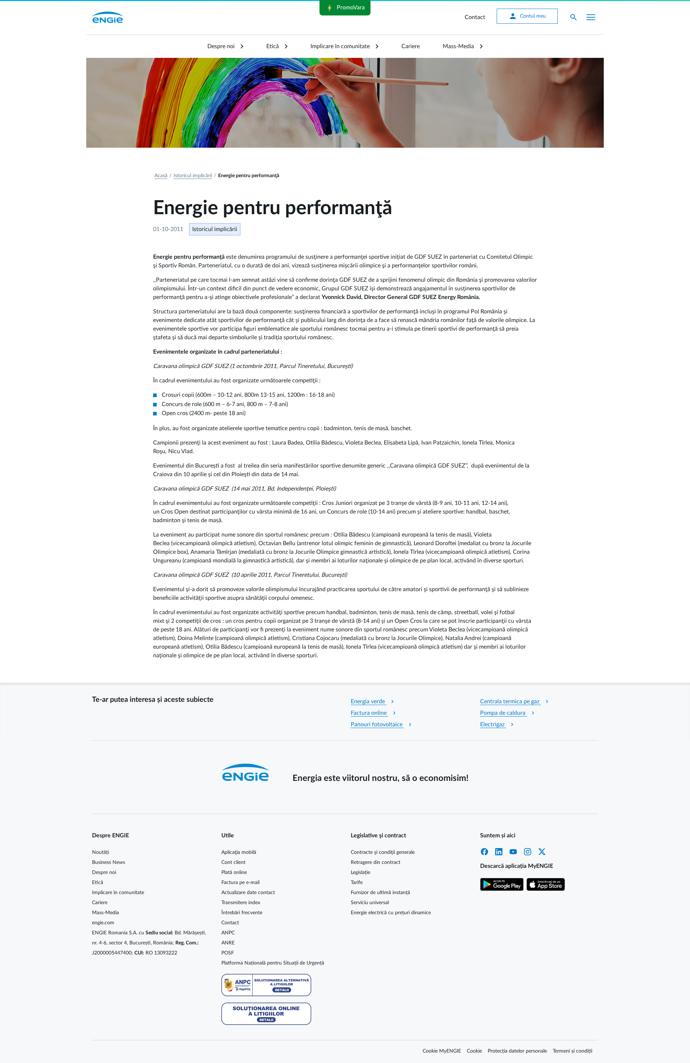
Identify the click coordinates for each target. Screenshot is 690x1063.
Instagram (527, 851)
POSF (227, 953)
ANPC (228, 932)
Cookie (474, 1051)
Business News (108, 862)
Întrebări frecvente (241, 912)
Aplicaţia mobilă (238, 852)
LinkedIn (498, 851)
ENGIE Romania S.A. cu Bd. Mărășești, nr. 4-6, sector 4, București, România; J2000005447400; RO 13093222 (149, 943)
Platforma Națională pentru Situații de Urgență (272, 963)
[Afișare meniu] (591, 17)
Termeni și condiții (572, 1051)
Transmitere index (240, 902)
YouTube (513, 851)
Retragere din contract (375, 862)
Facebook (484, 851)
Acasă (161, 175)
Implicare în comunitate (340, 46)
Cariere (410, 46)
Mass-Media (458, 46)
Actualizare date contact (248, 892)
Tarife (357, 882)
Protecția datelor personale (517, 1051)
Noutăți (100, 852)
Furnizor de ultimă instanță (380, 892)
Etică (272, 46)
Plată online (234, 872)
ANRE (228, 942)
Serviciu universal (370, 902)
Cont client (233, 862)
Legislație (360, 872)
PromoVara (345, 8)
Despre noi (221, 46)
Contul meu (527, 16)
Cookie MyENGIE (442, 1051)
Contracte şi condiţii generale (383, 852)
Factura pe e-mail (240, 882)
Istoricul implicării (193, 175)
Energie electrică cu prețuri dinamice (391, 912)
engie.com (103, 922)
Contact (475, 17)
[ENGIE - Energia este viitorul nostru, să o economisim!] (107, 17)
